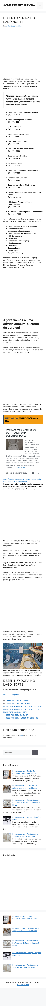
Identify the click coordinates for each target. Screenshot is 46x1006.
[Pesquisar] (35, 752)
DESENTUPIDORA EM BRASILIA (18, 700)
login (21, 735)
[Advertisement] (23, 54)
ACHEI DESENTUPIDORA (19, 5)
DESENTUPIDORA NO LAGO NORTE (16, 706)
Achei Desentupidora (11, 695)
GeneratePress (23, 985)
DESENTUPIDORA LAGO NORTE (18, 703)
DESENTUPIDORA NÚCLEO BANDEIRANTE (22, 718)
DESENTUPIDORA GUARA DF (17, 715)
